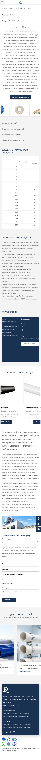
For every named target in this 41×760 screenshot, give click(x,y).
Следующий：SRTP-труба (11, 21)
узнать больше (20, 422)
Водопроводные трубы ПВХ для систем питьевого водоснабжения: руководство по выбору (19, 668)
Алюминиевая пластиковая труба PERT (21, 407)
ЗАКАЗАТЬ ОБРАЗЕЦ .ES (20, 97)
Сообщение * (6, 588)
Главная (4, 8)
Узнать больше (11, 344)
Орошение (7, 319)
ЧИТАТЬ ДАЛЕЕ (9, 671)
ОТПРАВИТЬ (8, 600)
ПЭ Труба (19, 8)
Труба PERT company (18, 486)
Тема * (4, 580)
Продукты (12, 8)
